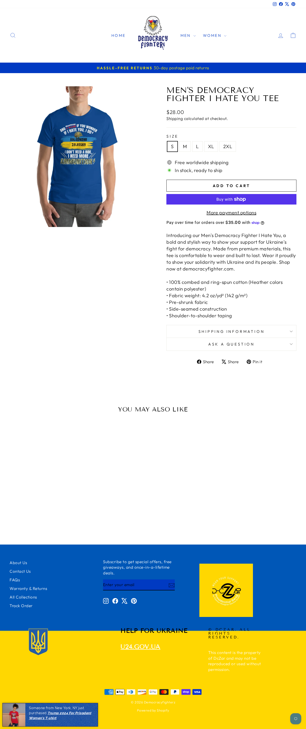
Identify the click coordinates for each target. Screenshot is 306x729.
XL (211, 146)
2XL (227, 146)
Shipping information (231, 331)
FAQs (15, 579)
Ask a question (231, 344)
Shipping (174, 118)
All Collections (23, 596)
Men (186, 35)
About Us (18, 562)
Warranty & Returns (28, 588)
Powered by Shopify (153, 710)
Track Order (21, 605)
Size (172, 136)
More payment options (231, 213)
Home (118, 35)
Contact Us (20, 571)
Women (213, 35)
